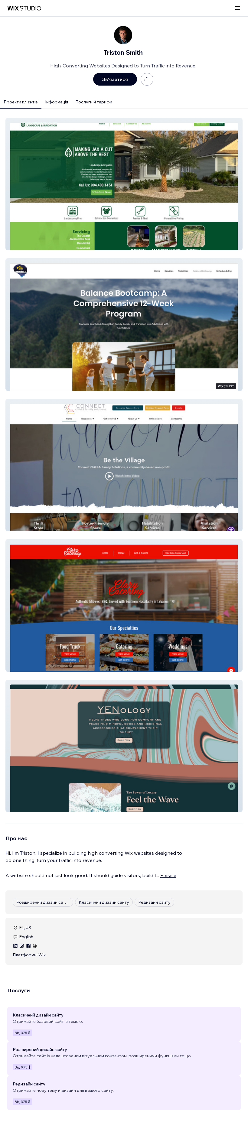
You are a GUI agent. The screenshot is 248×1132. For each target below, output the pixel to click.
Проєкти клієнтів (21, 102)
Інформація (56, 102)
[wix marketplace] (24, 8)
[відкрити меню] (237, 8)
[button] (124, 184)
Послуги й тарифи (93, 102)
